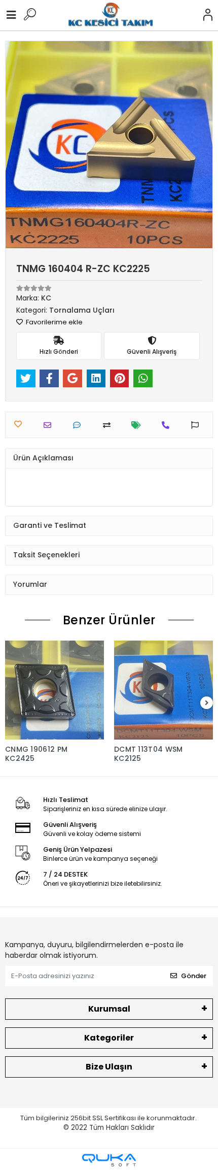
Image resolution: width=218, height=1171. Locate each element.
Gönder (193, 976)
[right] (206, 703)
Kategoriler (109, 1038)
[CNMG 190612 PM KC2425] (54, 690)
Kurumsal (109, 1009)
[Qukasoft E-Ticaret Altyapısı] (109, 1160)
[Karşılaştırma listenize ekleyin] (109, 425)
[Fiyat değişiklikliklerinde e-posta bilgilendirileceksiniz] (139, 425)
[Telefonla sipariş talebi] (168, 425)
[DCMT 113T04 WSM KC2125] (163, 690)
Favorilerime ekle (53, 322)
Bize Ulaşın (109, 1067)
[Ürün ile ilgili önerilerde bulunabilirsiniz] (197, 425)
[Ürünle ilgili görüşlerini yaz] (79, 425)
